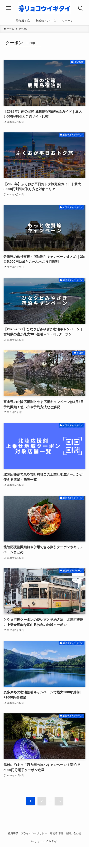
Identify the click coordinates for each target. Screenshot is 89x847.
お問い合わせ (73, 833)
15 (59, 801)
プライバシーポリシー (34, 833)
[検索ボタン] (80, 8)
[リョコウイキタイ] (44, 8)
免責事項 (13, 833)
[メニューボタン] (8, 8)
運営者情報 (56, 833)
